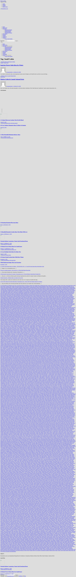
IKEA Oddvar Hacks (44, 407)
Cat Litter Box (44, 324)
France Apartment (15, 371)
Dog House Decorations (29, 357)
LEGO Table (17, 435)
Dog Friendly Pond (58, 356)
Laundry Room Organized (21, 433)
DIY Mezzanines (60, 351)
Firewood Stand (27, 368)
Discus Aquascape (17, 345)
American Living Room (62, 286)
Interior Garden (49, 413)
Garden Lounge (16, 378)
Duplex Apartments (22, 361)
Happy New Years (66, 392)
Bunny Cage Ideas (20, 320)
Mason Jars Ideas (34, 441)
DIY (41, 345)
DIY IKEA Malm (46, 350)
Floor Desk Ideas (10, 369)
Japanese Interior (60, 416)
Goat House (42, 381)
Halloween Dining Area (14, 388)
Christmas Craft (44, 328)
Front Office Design (32, 372)
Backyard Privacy (30, 295)
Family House (8, 366)
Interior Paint (54, 413)
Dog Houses (36, 357)
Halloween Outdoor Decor (11, 390)
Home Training (45, 399)
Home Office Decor (7, 398)
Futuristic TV (46, 373)
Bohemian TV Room (26, 314)
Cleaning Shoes (56, 333)
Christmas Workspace (17, 332)
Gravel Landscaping (57, 383)
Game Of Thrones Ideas (43, 374)
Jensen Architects (9, 417)
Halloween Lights (49, 389)
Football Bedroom (11, 370)
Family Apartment (72, 365)
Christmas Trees (55, 331)
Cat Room (64, 324)
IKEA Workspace (25, 409)
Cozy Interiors (38, 340)
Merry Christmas (33, 443)
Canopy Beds (46, 321)
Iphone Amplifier (9, 414)
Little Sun (66, 435)
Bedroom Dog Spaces (42, 305)
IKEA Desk (12, 405)
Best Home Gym (32, 308)
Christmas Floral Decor (16, 329)
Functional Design (52, 372)
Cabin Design (48, 320)
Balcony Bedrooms (14, 296)
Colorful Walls (46, 336)
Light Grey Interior (49, 435)
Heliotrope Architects (30, 393)
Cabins (73, 320)
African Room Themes (21, 286)
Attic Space (72, 291)
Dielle (6, 344)
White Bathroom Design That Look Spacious (10, 262)
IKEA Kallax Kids (18, 406)
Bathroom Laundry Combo (40, 301)
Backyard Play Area (10, 295)
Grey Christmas (45, 385)
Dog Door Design (12, 356)
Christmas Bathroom (51, 327)
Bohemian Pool (67, 313)
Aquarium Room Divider (17, 289)
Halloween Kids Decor (4, 389)
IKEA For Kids (32, 405)
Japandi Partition (58, 415)
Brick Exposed (63, 318)
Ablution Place (37, 285)
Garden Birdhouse (12, 376)
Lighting (54, 435)
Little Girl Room (61, 435)
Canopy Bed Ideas (34, 321)
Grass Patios (26, 383)
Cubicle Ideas (44, 341)
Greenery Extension (14, 385)
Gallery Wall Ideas (19, 374)
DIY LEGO (38, 351)
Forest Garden (35, 370)
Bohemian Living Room (37, 313)
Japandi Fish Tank (12, 415)
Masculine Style (16, 441)
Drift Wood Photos (61, 360)
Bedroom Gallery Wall (50, 305)
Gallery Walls (25, 374)
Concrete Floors (40, 337)
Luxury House (3, 439)
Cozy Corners (9, 340)
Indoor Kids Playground (4, 411)
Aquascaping (58, 289)
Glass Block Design (49, 380)
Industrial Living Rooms (52, 412)
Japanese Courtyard (36, 416)
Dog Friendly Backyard (34, 356)
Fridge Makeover (68, 371)
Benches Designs (26, 308)
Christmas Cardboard (23, 328)
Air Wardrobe (27, 286)
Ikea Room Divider (16, 408)
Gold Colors (63, 381)
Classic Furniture (38, 333)
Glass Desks (14, 381)
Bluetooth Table (12, 312)
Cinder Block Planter (56, 332)
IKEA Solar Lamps (30, 408)
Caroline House (47, 322)
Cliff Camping (61, 333)
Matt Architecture (40, 441)
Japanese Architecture (8, 416)
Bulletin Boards (65, 319)
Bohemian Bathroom (39, 312)
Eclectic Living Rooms (64, 362)
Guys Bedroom (54, 386)
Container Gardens (71, 337)
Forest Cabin (30, 370)
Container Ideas (9, 338)
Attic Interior (55, 291)
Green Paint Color (65, 384)
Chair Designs (65, 325)
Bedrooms (73, 307)
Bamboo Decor (59, 298)
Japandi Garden (18, 415)
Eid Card (41, 363)
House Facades (46, 401)
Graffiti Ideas (66, 382)
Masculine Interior (3, 441)
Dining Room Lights (35, 344)
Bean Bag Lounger (61, 303)
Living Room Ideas (59, 436)
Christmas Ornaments (48, 330)
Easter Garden (7, 362)
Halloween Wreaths (3, 392)
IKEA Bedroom (33, 404)
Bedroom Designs (8, 30)
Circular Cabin (63, 332)
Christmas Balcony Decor (33, 327)
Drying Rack (11, 361)
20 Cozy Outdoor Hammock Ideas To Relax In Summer (13, 125)
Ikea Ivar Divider (63, 405)
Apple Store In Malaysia (41, 288)
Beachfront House (51, 303)
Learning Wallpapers (4, 434)
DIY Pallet (15, 352)
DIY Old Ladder (3, 352)
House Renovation (40, 403)
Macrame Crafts (18, 439)
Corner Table (10, 339)
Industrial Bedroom (14, 412)
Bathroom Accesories (34, 300)
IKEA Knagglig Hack (33, 406)
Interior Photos (59, 413)
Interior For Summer (42, 413)
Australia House (21, 292)
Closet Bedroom (8, 334)
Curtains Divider (69, 341)
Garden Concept (29, 376)
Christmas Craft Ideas (50, 328)
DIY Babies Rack (51, 345)
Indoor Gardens (50, 410)
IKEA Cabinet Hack (66, 404)
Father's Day (6, 367)
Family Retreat (19, 366)
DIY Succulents (51, 354)
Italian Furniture (39, 414)
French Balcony (29, 371)
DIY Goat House (38, 349)
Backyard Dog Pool (70, 293)
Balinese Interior (18, 298)
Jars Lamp (73, 416)
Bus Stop (41, 320)
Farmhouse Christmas (50, 366)
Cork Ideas (70, 338)
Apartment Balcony (25, 287)
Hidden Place (72, 394)
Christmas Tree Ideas (40, 331)
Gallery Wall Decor (12, 374)
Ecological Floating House (35, 363)
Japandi (64, 414)
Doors (35, 359)
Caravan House (69, 321)
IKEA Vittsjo (13, 409)
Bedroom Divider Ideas (27, 305)
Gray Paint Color (70, 383)
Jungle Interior (42, 417)
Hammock (23, 392)
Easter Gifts (12, 362)
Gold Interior (72, 381)
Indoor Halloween (56, 410)
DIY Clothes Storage (71, 347)
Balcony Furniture (62, 296)
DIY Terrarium (65, 354)
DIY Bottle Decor (63, 346)
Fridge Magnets (62, 371)
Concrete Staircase (46, 337)
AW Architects (53, 292)
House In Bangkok (58, 401)
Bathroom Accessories (42, 300)
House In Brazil (64, 401)
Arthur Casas (63, 290)
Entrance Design (25, 364)
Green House (37, 384)
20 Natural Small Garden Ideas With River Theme (11, 257)
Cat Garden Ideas (14, 324)
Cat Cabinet (33, 323)
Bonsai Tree (57, 316)
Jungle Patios (47, 417)
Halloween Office (3, 390)
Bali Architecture (49, 297)
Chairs (69, 325)
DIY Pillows (37, 352)
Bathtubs (15, 303)
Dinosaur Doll (71, 344)
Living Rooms (18, 437)
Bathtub (53, 302)
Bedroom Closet (50, 304)
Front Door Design (14, 372)
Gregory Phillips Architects (38, 385)
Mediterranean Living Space (33, 442)
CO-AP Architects (19, 334)
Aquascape (32, 289)
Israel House (34, 414)
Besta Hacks (37, 308)
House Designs (19, 401)
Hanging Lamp (43, 392)
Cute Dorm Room (29, 342)
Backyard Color (28, 293)
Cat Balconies (18, 323)
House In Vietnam (61, 402)
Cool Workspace (36, 338)
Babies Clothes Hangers (60, 292)
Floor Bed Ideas (70, 368)
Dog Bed (69, 355)
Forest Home (40, 370)
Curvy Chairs (6, 342)
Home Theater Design (31, 399)
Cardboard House (21, 322)
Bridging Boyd (34, 319)
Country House (48, 339)
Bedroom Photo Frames (64, 306)
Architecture (16, 290)
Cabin (45, 320)
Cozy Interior (33, 340)
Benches (21, 308)
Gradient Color (33, 382)
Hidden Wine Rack (21, 395)
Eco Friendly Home (3, 363)
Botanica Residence (57, 317)
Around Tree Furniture (43, 290)
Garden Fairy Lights (11, 377)
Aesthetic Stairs (8, 286)
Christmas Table (20, 331)
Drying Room (16, 361)
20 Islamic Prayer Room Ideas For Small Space (11, 246)
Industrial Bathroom (6, 412)
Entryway (38, 364)
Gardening (33, 379)
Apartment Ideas (72, 287)
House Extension (25, 401)
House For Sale (52, 401)
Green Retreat (71, 384)
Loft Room (71, 437)
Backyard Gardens (10, 294)
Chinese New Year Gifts (7, 327)
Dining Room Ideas (28, 344)
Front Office (26, 372)
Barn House (30, 299)
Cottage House (37, 339)
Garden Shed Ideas (55, 378)
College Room (26, 335)
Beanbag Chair (72, 303)
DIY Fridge (67, 348)
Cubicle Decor (39, 341)
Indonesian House (31, 409)
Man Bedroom (63, 439)
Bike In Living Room (39, 309)
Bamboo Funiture (65, 298)
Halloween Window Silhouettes (58, 391)
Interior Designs (36, 413)
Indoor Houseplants (70, 410)
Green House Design (43, 384)
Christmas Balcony (25, 327)
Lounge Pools (35, 438)
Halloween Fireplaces (41, 388)
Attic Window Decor (9, 292)
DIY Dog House (28, 348)
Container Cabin (59, 337)
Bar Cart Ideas (22, 299)
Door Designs (22, 359)
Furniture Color (10, 373)
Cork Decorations (65, 338)
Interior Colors (13, 413)
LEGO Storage (5, 435)
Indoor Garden (44, 410)
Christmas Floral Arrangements (5, 329)
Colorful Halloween (29, 336)
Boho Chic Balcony (66, 314)
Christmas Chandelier (31, 328)
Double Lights (30, 360)
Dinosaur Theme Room (4, 345)
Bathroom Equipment (11, 301)
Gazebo (40, 379)
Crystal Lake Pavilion (33, 341)
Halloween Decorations (6, 388)
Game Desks (30, 374)
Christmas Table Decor (27, 331)
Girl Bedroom (49, 379)
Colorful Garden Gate (22, 336)
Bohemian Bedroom (46, 312)
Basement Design (46, 299)
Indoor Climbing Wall (15, 410)
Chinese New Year (64, 326)
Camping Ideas (28, 321)
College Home (20, 335)
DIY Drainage (47, 348)
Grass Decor (7, 383)
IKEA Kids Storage (25, 406)
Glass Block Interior (57, 380)
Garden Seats (45, 378)
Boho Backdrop (33, 314)
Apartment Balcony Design (34, 287)
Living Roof (70, 435)
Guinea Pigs (11, 386)
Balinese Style (23, 298)
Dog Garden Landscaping (70, 356)
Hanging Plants (55, 392)
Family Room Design (31, 366)
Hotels (54, 400)
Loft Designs (54, 437)
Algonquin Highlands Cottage (43, 286)
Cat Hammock (23, 324)
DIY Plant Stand (43, 352)
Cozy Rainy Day (49, 340)
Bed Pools (41, 304)
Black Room (46, 311)
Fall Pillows (58, 365)
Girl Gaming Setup (69, 379)
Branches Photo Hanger (28, 318)
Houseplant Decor (71, 403)
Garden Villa (22, 379)
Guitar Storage (48, 386)
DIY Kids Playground (65, 350)
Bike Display (33, 309)
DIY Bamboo (70, 345)
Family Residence (14, 366)
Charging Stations (14, 326)
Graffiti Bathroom (61, 382)
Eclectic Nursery (71, 362)
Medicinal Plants (53, 441)
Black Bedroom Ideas (70, 310)
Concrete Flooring (34, 337)
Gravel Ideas (51, 383)
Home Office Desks (21, 398)
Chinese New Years (15, 327)
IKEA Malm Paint (20, 407)
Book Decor (66, 316)
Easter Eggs (2, 362)
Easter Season (26, 362)
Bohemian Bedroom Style (64, 312)
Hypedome (21, 404)
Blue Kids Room (60, 311)
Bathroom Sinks (28, 302)
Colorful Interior (36, 336)
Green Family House (30, 384)
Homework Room (68, 399)
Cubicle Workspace (50, 341)
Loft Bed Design (39, 437)
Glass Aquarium (30, 380)
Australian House (27, 292)
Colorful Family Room (14, 336)
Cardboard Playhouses (28, 322)
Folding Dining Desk (65, 369)
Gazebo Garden (44, 379)
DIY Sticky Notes (19, 354)
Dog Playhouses (15, 358)
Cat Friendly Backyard (39, 323)
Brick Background (47, 318)
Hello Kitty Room (65, 393)
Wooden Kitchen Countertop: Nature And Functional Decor (14, 241)
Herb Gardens (30, 394)
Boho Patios (41, 315)
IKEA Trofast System (7, 409)
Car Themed (64, 321)
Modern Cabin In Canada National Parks (12, 79)
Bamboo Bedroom (46, 298)
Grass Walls (35, 383)
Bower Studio (6, 318)
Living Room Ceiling (14, 436)
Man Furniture (15, 440)
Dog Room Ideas (44, 358)
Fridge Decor (49, 371)
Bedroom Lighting (22, 306)
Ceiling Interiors (32, 325)
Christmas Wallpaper (61, 331)
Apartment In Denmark (4, 288)
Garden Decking (42, 376)
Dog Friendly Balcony (43, 356)
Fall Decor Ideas (21, 365)
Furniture (4, 34)
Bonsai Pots (48, 316)
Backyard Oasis (44, 294)
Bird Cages (19, 310)
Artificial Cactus (69, 290)
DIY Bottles (68, 346)
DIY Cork (2, 348)
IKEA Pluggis (71, 407)
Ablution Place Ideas (43, 285)
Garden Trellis (17, 379)
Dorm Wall (12, 360)
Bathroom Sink (22, 302)
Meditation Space (72, 441)
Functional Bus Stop (45, 372)
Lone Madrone (19, 438)
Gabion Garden (51, 373)
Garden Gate (36, 377)
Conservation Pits (53, 337)
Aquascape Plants (52, 289)
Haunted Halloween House (5, 393)
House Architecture (61, 400)
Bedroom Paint (43, 306)
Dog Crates (2, 356)
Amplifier (68, 286)
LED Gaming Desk (39, 434)
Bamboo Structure (16, 299)
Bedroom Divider (20, 305)
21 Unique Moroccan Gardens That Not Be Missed (12, 120)
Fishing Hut (46, 368)
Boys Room (22, 318)
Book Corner (62, 316)
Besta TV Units (42, 308)
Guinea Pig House (6, 386)
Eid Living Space (57, 363)
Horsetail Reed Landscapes (41, 400)
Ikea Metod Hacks (31, 407)
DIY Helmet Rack (3, 350)
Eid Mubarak (62, 363)
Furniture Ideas (22, 373)
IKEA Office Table (58, 407)
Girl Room (9, 380)
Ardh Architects (29, 290)
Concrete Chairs (20, 337)
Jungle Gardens (32, 417)
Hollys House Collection (66, 396)
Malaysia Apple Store (52, 439)
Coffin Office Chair (60, 334)
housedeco (9, 72)
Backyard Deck (34, 293)
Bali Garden (55, 297)
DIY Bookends (44, 346)
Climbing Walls (71, 333)
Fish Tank (42, 368)
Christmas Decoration (70, 328)
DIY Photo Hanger (27, 352)
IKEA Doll (17, 405)
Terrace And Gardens (8, 38)
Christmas (20, 327)
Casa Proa (13, 323)
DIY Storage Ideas (25, 354)
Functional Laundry (66, 372)
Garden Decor (47, 376)
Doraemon (43, 359)
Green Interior (54, 384)
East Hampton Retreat (38, 361)
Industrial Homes (27, 412)
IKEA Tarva (46, 408)
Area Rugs (34, 290)
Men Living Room (26, 443)
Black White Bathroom (53, 311)
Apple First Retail (34, 288)
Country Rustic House (55, 339)
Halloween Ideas (72, 388)
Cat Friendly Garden (63, 323)
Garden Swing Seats (6, 379)
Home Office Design (14, 398)
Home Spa (69, 398)
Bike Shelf (49, 309)
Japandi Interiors (30, 415)
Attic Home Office (49, 291)
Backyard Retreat (36, 295)
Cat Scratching (68, 324)
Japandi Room (63, 415)
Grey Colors (51, 385)
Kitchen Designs (8, 31)
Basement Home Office (60, 299)
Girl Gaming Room (62, 379)
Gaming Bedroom (69, 374)
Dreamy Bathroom (54, 360)
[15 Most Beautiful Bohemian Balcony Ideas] (2, 132)
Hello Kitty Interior (51, 393)
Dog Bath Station (59, 355)
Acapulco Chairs (50, 285)
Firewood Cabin (21, 368)
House (56, 400)
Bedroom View (47, 307)
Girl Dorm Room (55, 379)
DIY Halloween (44, 349)
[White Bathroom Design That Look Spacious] (7, 260)
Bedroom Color (55, 304)
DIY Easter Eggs (58, 348)
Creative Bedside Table (9, 341)
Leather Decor (10, 434)
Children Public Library (34, 326)
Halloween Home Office (64, 388)
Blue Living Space (6, 312)
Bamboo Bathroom (39, 298)
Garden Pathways (35, 378)
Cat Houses (39, 324)
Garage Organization (65, 375)
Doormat (32, 359)
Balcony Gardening (8, 297)
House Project (33, 403)
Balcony (1, 296)
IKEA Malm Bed (66, 406)
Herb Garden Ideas (25, 394)
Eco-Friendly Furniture (12, 363)
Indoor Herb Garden (63, 410)
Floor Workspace (32, 369)
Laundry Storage (55, 433)
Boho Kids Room (18, 315)
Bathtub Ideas (11, 303)
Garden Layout (64, 377)
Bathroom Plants (16, 302)
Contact (4, 5)
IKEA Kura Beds (40, 406)
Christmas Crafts (58, 328)
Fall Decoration (27, 365)
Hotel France (50, 400)
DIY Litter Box (43, 351)
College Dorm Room (14, 335)
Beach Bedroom (28, 303)
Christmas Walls (68, 331)
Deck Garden (26, 343)
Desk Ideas (66, 343)
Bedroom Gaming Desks (59, 305)
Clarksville (21, 333)
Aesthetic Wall (14, 286)
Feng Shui (51, 367)
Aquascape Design (45, 289)
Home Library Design (51, 397)
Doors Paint (39, 359)
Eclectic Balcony (51, 362)
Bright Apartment (40, 319)
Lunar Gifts (59, 438)
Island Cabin (29, 414)
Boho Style (65, 315)
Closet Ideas (13, 334)
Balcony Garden (68, 296)
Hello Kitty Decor (44, 393)
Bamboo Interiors (3, 299)
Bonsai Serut (52, 316)
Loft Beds (44, 437)
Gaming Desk (2, 375)
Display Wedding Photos (29, 345)
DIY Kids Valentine (3, 351)
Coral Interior (55, 338)
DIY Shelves (52, 353)
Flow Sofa (44, 369)
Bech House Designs (35, 304)
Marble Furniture (32, 440)
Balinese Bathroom (67, 297)
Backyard (72, 292)
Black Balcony (58, 310)
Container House (3, 338)
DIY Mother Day (66, 351)
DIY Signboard (69, 353)
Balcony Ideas (21, 297)
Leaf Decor (64, 433)
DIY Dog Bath (22, 348)
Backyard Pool (24, 295)
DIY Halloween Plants (61, 349)
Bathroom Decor (64, 300)
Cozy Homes (24, 340)
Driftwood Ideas (67, 360)
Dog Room (38, 358)
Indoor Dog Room (29, 410)
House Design (13, 401)
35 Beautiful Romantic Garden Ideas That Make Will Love (13, 232)
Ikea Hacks (43, 405)
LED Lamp (45, 434)
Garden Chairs (23, 376)
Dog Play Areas (68, 357)
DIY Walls (35, 355)
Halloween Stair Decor (10, 391)
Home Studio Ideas (10, 399)
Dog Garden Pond (3, 357)
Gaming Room (23, 375)
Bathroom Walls (45, 302)
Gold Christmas (58, 381)
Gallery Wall (6, 374)
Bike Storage (54, 309)
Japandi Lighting (46, 415)
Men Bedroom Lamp (7, 443)
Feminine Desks (25, 367)
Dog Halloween (10, 357)
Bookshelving (51, 317)
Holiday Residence (32, 396)
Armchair (37, 290)
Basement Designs (52, 299)
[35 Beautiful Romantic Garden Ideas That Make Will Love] (3, 229)
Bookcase (14, 317)
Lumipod (55, 438)
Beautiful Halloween (15, 304)
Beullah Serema (54, 308)
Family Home (2, 366)
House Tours (5, 27)
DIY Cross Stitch (7, 348)
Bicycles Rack (28, 309)
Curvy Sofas (11, 342)
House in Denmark (71, 401)
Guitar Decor (18, 386)
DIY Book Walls (38, 346)
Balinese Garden (12, 298)
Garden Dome (67, 376)
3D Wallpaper (9, 285)
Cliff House (66, 333)
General (4, 35)
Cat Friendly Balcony (47, 323)
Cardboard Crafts (7, 322)
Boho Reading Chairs (51, 315)
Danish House (63, 342)
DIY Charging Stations (28, 347)
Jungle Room (52, 417)
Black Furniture (22, 311)
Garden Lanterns (59, 377)
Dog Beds (73, 355)
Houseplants (2, 404)
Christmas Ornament (40, 330)
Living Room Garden (52, 436)
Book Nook (10, 317)
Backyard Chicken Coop (12, 293)
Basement (34, 299)
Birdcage (27, 310)
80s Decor (23, 285)
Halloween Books (36, 387)
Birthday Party (38, 310)
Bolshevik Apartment (39, 316)
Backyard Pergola (69, 294)
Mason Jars (28, 441)
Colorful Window (53, 336)
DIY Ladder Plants (20, 351)
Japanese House (54, 416)
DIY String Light (37, 354)
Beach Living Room (44, 303)
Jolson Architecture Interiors (17, 417)
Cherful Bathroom (20, 326)
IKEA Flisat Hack (26, 405)
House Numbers (9, 403)
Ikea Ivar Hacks (69, 405)
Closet (4, 334)
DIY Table (56, 354)
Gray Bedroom (64, 383)
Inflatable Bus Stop (71, 412)
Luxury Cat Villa (70, 438)
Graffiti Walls (2, 383)
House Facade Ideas (40, 401)
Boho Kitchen (24, 315)
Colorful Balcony (69, 335)
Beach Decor (33, 303)
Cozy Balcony (61, 339)
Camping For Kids (22, 321)
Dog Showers (53, 358)
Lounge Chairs (30, 438)
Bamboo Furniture (71, 298)
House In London (10, 402)
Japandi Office (52, 415)
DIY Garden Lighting (26, 349)
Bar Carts (26, 299)
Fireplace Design (15, 368)
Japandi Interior (24, 415)
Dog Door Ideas (18, 356)
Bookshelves (38, 317)
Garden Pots (40, 378)
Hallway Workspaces (17, 392)
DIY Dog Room (42, 348)
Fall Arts (66, 364)
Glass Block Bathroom (42, 380)
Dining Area (9, 344)
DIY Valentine (11, 355)
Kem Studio (67, 417)
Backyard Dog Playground (54, 293)
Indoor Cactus (56, 409)
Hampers (26, 392)
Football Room (17, 370)
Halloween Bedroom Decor (28, 387)
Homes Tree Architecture (60, 399)
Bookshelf (28, 317)
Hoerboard (66, 395)
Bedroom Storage (20, 307)
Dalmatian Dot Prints (49, 342)
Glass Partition (29, 381)
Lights (57, 435)
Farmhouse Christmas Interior (60, 366)
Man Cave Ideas (6, 440)
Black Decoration (11, 311)
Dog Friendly (27, 356)
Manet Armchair (21, 440)
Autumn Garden (44, 292)
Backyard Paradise (62, 294)
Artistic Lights (10, 291)
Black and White (52, 310)
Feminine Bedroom (19, 367)
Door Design (17, 359)
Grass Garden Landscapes (19, 383)
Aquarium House (72, 288)
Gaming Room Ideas (29, 375)
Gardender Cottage (27, 379)
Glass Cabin (2, 381)
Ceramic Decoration (52, 325)
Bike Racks (45, 309)
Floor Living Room (20, 369)
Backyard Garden (3, 294)
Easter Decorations (70, 361)
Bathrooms (50, 302)
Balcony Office (26, 297)
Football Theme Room (24, 370)
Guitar (15, 386)
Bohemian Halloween (29, 313)
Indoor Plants (60, 411)
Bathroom (28, 300)
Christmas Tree (33, 331)
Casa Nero (10, 323)
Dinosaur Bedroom (65, 344)
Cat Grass (19, 324)
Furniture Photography (30, 373)
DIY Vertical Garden (23, 355)
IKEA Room (10, 408)
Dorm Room (67, 359)
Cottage (21, 339)
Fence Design (37, 367)
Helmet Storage (13, 394)
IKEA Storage (36, 408)
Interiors (4, 414)
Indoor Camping (62, 409)
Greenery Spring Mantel (28, 385)
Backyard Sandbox (49, 295)
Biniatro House (8, 310)
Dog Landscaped (42, 357)
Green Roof (9, 385)
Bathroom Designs (3, 301)
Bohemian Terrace (19, 314)
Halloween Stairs (25, 391)
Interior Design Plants (29, 413)
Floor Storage (26, 369)
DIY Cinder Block (64, 347)
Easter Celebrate (52, 361)
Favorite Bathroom (12, 367)
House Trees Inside (60, 403)
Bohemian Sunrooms (12, 314)
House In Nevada (37, 402)
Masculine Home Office (71, 440)
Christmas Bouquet (9, 328)
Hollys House (49, 396)
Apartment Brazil (52, 287)
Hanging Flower (37, 392)
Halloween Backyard (4, 387)
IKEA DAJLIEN (7, 405)
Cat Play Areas (53, 324)
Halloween (70, 386)
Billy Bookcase (3, 310)
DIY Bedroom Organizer (13, 346)
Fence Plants (47, 367)
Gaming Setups (36, 375)
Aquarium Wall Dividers (26, 289)
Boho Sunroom (70, 315)
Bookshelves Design (44, 317)
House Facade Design (32, 401)
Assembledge (43, 291)
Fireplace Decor (9, 368)
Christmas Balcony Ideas (43, 327)
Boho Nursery (36, 315)
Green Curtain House (23, 384)
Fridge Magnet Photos (55, 371)
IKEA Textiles (56, 408)
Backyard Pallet (56, 294)
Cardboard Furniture (14, 322)
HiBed (45, 394)
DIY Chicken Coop (35, 347)
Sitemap (4, 4)
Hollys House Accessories (57, 396)
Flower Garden (54, 369)
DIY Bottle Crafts (56, 346)
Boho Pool (46, 315)
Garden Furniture (31, 377)
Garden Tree (12, 379)
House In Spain (55, 402)
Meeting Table (56, 442)
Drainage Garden (48, 360)
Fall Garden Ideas (49, 365)
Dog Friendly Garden (50, 356)
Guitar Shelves (38, 386)
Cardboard (2, 322)
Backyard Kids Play (17, 294)
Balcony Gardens (15, 297)
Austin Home (15, 292)
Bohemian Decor (7, 313)
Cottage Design (25, 339)
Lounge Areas (24, 438)
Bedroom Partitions (56, 306)
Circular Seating (69, 332)
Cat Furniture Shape (7, 324)
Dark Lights (68, 342)
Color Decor (40, 335)
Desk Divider (62, 343)
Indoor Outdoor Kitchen (22, 411)
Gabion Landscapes (57, 373)
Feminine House (31, 367)
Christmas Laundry (65, 329)
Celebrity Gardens (45, 325)
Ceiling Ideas (27, 325)
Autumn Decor (38, 292)
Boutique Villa (70, 317)
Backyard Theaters (62, 295)
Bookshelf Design (33, 317)
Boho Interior (12, 315)
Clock (1, 334)
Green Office (59, 384)
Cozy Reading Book (55, 340)
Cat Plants (49, 324)
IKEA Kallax (5, 406)
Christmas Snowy (61, 330)
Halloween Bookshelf (44, 387)
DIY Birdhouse (32, 346)
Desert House (55, 343)
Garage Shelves (71, 375)
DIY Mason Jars (54, 351)
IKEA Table (41, 408)
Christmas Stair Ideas (68, 330)
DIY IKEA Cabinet (39, 350)
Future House (41, 373)
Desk (58, 343)
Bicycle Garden (6, 309)
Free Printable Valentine (22, 371)
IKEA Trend (62, 408)
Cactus (1, 321)
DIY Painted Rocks (10, 352)
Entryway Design (43, 364)
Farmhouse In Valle (68, 366)
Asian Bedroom (38, 291)
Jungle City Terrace (25, 417)
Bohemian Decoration (14, 313)
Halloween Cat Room (52, 387)
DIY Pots (59, 352)
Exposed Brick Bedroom (55, 364)
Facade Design (62, 364)
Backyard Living (38, 294)
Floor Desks (15, 369)
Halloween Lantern (26, 389)
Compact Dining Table (60, 336)
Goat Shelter (53, 381)
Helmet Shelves (8, 394)
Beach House (38, 303)
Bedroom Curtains (62, 304)
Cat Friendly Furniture (55, 323)
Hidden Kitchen (55, 394)
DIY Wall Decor (30, 355)
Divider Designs (37, 345)
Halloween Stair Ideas (18, 391)
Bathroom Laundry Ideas (49, 301)
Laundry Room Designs (4, 433)
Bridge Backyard (18, 319)
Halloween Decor (66, 387)
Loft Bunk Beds (49, 437)
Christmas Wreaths (24, 332)
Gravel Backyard (41, 383)
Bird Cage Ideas (14, 310)
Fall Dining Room (33, 365)
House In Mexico (30, 402)
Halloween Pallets (20, 390)
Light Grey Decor (36, 435)
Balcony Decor (30, 296)
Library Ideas (30, 435)
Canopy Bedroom (41, 321)
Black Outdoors (41, 311)
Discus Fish (23, 345)
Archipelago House (10, 290)
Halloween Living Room (57, 389)
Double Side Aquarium (37, 360)
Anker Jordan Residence (7, 287)
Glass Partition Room (36, 381)
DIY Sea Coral (41, 353)
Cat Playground (59, 324)
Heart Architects (23, 393)
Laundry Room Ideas (13, 433)
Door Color (13, 359)
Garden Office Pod (28, 378)
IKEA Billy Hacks (55, 404)
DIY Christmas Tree (56, 347)
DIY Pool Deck (55, 352)
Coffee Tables (54, 334)
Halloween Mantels (65, 389)
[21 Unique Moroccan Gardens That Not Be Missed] (3, 117)
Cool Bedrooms (30, 338)
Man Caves (11, 440)
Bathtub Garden (6, 303)
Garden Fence (17, 377)
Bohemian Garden (21, 313)
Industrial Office (60, 412)
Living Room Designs (44, 436)
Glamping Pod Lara (24, 380)
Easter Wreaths (38, 362)
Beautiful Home (22, 304)
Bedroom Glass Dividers (68, 305)
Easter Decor (58, 361)
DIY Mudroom (72, 351)
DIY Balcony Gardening (63, 345)
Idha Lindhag (25, 404)
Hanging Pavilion (49, 392)
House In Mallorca (16, 402)
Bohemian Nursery (54, 313)
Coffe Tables (49, 334)
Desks (70, 343)
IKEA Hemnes (54, 405)
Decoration (5, 28)
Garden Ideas (53, 377)
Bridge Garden (24, 319)
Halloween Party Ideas (27, 390)
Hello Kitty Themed (71, 393)
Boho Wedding (9, 316)
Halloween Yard (10, 392)
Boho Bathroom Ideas (46, 314)
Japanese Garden (43, 416)
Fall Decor (16, 365)
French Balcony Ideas (36, 371)
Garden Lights (11, 378)
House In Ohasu (43, 402)
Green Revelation (3, 385)
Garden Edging (72, 376)
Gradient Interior (39, 382)
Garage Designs (44, 375)
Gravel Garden (46, 383)
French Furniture (43, 371)
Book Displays (5, 317)
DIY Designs (5, 33)
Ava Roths (49, 292)
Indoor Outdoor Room (48, 411)
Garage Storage (3, 376)
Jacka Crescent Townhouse (58, 414)
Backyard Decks (40, 293)
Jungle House (37, 417)
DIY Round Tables (30, 353)
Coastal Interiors (31, 334)
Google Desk (7, 382)
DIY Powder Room (64, 352)
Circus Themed (7, 333)
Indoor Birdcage (43, 409)
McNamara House (46, 441)
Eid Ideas (52, 363)
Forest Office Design (63, 370)
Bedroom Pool (7, 307)
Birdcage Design (33, 310)
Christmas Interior (44, 329)
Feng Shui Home (56, 367)
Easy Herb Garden (44, 362)
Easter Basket (47, 361)
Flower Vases (59, 369)
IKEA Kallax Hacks (11, 406)
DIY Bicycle (27, 346)
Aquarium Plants (10, 289)
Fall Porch (62, 365)
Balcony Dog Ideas (55, 296)
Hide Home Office (43, 395)
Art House (56, 290)
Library (21, 435)
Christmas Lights (16, 330)
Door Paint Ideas (28, 359)
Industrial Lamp (39, 412)
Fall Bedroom (70, 364)
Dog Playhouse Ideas (8, 358)
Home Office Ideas (29, 398)
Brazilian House (41, 318)
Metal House (38, 443)
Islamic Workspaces (23, 414)
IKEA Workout (18, 409)
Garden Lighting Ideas (4, 378)
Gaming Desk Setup (16, 375)
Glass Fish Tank (24, 381)
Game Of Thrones (35, 374)
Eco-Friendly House (19, 363)
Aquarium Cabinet (53, 288)
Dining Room (14, 344)
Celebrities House (39, 325)
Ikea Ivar (58, 405)
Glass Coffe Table (8, 381)
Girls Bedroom (13, 380)
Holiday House (16, 396)
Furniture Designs (17, 373)
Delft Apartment (49, 343)
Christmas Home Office (31, 329)
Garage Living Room (57, 375)
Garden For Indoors (24, 377)
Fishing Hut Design (52, 368)
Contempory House (23, 338)
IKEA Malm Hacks (13, 407)
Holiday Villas (44, 396)
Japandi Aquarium (69, 414)
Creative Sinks (15, 341)
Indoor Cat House (68, 409)
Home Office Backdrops (64, 397)
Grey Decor (55, 385)
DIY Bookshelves (50, 346)
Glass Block (36, 380)
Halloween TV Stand (41, 391)
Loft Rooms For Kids (7, 438)
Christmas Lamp (59, 329)
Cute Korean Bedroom (37, 342)
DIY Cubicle (12, 348)
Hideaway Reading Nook (59, 395)
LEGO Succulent (12, 435)
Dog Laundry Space (56, 357)
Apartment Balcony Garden (44, 287)
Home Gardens (22, 397)
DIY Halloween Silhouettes (70, 349)
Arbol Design (5, 290)
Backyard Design (46, 293)
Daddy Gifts (43, 342)
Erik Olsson (48, 364)
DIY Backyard (56, 345)
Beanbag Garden (3, 304)
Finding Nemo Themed (69, 367)
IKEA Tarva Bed (51, 408)
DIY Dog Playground (35, 348)
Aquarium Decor (60, 288)
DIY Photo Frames (21, 352)
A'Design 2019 (31, 285)
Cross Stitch (20, 341)
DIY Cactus (73, 346)
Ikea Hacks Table (48, 405)
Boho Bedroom (52, 314)
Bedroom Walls (61, 307)
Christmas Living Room (23, 330)
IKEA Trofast (66, 408)
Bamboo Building (53, 298)
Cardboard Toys (35, 322)
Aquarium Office (3, 289)
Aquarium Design (66, 288)
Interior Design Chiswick (20, 413)
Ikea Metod (26, 407)
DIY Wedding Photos (41, 355)
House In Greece (3, 402)
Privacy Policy (5, 6)
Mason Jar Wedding (22, 441)
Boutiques (2, 318)
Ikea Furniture (38, 405)
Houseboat (66, 403)
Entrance (20, 364)
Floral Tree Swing (39, 369)
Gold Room (2, 382)
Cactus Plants (10, 321)
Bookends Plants (23, 317)
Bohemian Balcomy (24, 312)
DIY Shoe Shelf (63, 353)
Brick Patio (73, 318)
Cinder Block (32, 332)
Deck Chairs (22, 343)
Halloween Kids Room (13, 389)
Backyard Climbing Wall (20, 293)
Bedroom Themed (41, 307)
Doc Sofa (50, 355)
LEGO (63, 434)
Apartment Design (58, 287)
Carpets (62, 322)
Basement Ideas (67, 299)
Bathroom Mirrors (70, 301)
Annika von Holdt (15, 287)
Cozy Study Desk (67, 340)
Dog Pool (28, 358)
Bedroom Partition (49, 306)
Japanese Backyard (15, 416)
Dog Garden (64, 356)
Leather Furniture (16, 434)
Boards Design (18, 312)
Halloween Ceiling (59, 387)
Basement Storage (23, 300)
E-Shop (27, 361)
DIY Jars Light (51, 350)
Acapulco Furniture (57, 285)
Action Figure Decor (69, 285)
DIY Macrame (48, 351)
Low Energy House (46, 438)
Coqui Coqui (41, 338)
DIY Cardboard (3, 347)
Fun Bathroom (38, 372)
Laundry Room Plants (39, 433)
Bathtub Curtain (67, 302)
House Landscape (68, 402)
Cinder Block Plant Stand (48, 332)
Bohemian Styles (5, 314)
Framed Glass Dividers (7, 371)
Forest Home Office (46, 370)
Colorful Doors (7, 336)
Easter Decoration (63, 361)
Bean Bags (67, 303)
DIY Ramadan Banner (8, 353)
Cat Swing (7, 325)
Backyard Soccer (56, 295)
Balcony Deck (25, 296)
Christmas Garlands (23, 329)
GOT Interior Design (13, 382)
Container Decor (65, 337)
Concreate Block (14, 337)
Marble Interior (38, 440)
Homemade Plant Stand (52, 399)
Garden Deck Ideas (35, 376)
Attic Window (2, 292)
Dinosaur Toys (11, 345)
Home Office (57, 397)
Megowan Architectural (64, 442)
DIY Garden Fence (11, 349)
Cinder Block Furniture (39, 332)
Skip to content (3, 0)
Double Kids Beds (24, 360)
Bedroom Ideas (3, 306)
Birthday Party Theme (45, 310)
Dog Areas (54, 355)
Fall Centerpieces (11, 365)
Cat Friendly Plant (70, 323)
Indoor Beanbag (37, 409)
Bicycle (66, 308)
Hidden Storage (15, 395)
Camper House (15, 321)
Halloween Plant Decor (35, 390)
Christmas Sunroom (13, 331)
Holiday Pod (27, 396)
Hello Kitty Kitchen (58, 393)
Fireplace (4, 368)
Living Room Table (5, 437)
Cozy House (29, 340)
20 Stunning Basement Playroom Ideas (9, 222)
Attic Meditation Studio (62, 291)
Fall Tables (67, 365)
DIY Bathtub (6, 346)
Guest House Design (66, 385)
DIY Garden (6, 349)
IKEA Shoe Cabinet (23, 408)
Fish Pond (38, 368)
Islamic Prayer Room (16, 414)
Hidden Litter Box (67, 394)
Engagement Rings (8, 364)
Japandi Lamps (35, 415)
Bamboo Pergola (10, 299)
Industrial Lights (45, 412)
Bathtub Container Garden (59, 302)
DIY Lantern (26, 351)
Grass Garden (12, 383)
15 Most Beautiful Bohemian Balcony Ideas (10, 134)
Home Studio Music (17, 399)
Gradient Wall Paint (45, 382)
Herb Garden (19, 394)
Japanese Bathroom (29, 416)
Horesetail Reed (24, 400)
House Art (66, 400)
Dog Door (6, 356)
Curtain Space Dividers (58, 341)
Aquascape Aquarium (38, 289)
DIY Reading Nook (15, 353)
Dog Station (67, 358)
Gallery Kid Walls (68, 373)
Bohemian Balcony (31, 312)
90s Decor (27, 285)
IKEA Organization (65, 407)
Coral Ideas (50, 338)
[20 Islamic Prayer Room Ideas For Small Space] (6, 244)
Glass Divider (18, 381)
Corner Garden (5, 339)
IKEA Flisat (21, 405)
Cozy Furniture (19, 340)
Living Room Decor (28, 436)
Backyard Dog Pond (62, 293)
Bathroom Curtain (57, 300)
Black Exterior (17, 311)
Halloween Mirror (72, 389)
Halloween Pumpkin (56, 390)
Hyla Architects (16, 404)
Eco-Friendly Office (26, 363)
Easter (43, 361)
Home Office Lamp (36, 398)
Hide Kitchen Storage (50, 395)
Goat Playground (48, 381)
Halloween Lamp (20, 389)
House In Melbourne (23, 402)
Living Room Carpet (6, 436)
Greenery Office (21, 385)
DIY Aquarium (44, 345)
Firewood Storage (33, 368)
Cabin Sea (67, 320)
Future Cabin (36, 373)
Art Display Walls (51, 290)
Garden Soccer (61, 378)
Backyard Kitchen (32, 294)
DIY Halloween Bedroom (52, 349)
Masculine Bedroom (62, 440)
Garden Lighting (70, 377)
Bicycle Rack (17, 309)
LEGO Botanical (68, 434)
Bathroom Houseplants (26, 301)
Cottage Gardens (31, 339)
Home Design (11, 397)
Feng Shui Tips (62, 367)
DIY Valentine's (16, 355)
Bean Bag (56, 303)
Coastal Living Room (37, 334)
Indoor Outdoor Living (39, 411)
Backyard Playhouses (17, 295)
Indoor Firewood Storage (37, 410)
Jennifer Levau (3, 417)
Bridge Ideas (29, 319)
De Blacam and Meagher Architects (13, 343)
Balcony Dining (48, 296)
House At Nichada (72, 400)
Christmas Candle (16, 328)
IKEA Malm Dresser (6, 407)
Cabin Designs (53, 320)
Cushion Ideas (15, 342)
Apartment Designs (65, 287)
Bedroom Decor (68, 304)
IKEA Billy (50, 404)
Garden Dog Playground (60, 376)
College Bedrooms (7, 335)
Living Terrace (24, 437)
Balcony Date (20, 296)
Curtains (64, 341)
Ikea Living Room (59, 406)
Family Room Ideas (38, 366)
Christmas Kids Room (52, 329)
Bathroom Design (70, 300)
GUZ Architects (59, 386)
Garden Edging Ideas (4, 377)
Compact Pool (2, 337)
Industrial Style (65, 412)
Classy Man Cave (44, 333)
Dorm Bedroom (62, 359)
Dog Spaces (62, 358)
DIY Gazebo (33, 349)
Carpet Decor (52, 322)
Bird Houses (24, 310)
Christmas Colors (38, 328)
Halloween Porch (50, 390)
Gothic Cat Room (27, 382)
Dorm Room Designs (6, 360)
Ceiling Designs (16, 325)
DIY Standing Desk (12, 354)
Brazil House (35, 318)
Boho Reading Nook (59, 315)
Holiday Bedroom (71, 395)
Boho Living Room (30, 315)
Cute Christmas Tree (22, 342)
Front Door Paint (21, 372)
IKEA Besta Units (44, 404)
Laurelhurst (60, 433)
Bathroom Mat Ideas (63, 301)
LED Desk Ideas (33, 434)
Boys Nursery (17, 318)
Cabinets (70, 320)
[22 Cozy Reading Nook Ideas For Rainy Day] (8, 249)
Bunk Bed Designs (71, 319)
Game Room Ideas (51, 374)
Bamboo (27, 298)
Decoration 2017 (43, 343)
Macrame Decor (24, 439)
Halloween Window (48, 391)
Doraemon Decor (56, 359)
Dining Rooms (42, 344)
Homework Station (3, 400)
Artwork (14, 291)
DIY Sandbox (36, 353)
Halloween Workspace (68, 391)
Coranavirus (60, 338)
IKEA (29, 404)
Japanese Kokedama (67, 416)
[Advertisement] (38, 17)
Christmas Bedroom (68, 327)
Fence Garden (42, 367)
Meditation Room (66, 441)
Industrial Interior (33, 412)
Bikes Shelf (61, 309)
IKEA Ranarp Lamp (4, 408)
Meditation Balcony (59, 441)
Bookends (18, 317)
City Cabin (17, 333)
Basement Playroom (16, 300)
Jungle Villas (62, 417)
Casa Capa (71, 322)
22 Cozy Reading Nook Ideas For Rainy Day (10, 251)
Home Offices (64, 398)
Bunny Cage (7, 320)
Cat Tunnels (11, 325)
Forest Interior (57, 370)
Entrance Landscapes (32, 364)
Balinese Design (6, 298)
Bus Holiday (37, 320)
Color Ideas (44, 335)
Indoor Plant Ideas (55, 411)
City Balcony (12, 333)
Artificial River (5, 291)
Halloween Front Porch (49, 388)
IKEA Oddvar (37, 407)
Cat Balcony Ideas (24, 323)
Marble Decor (26, 440)
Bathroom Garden (18, 301)
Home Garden (16, 397)
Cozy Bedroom (67, 339)
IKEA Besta (38, 404)
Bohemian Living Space (46, 313)
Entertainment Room (15, 364)
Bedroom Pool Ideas (13, 307)
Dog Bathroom (64, 355)
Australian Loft (32, 292)
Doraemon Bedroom (48, 359)
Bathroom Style (39, 302)
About (4, 3)
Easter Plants (21, 362)
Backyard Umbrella (69, 295)
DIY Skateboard (5, 354)
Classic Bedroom (26, 333)
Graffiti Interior (71, 382)
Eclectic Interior (57, 362)
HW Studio (11, 404)
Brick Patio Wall (3, 319)
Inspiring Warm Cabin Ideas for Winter (11, 65)
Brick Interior (68, 318)
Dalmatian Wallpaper (56, 342)
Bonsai (44, 316)
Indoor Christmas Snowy (6, 410)
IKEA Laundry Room (52, 406)
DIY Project (70, 352)
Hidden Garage (49, 394)
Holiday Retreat (39, 396)
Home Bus (7, 397)
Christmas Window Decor (8, 332)
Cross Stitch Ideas (26, 341)
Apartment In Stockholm (13, 288)
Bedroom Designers (6, 305)
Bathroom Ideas (32, 301)
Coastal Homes (25, 334)
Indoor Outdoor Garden (13, 411)
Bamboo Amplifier (32, 298)
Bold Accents (33, 316)
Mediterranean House (24, 442)
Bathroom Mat (57, 301)
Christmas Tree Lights (48, 331)
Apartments (5, 36)
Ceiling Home (22, 325)
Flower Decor (48, 369)
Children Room (58, 326)
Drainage (43, 360)
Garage (40, 375)
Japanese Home (48, 416)
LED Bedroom (27, 434)
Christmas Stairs (6, 331)
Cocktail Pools (44, 334)
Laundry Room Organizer (30, 433)
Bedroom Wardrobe (68, 307)
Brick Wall (8, 319)
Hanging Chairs (31, 392)
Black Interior (28, 311)
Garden (7, 376)
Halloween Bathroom (12, 387)
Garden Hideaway (42, 377)
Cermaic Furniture (59, 325)
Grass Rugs (31, 383)
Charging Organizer (7, 326)
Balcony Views (43, 297)
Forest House (52, 370)
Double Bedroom (18, 360)
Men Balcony (70, 442)
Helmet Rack (2, 394)
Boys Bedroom (12, 318)
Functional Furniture (59, 372)
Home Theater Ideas (38, 399)
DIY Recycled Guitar (23, 353)
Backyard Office (50, 294)
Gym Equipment (65, 386)
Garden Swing (67, 378)
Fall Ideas (54, 365)
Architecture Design (22, 290)
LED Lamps (50, 434)
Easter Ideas (16, 362)
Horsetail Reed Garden (32, 400)
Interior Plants (64, 413)
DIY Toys (69, 354)
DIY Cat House (9, 347)
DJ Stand (46, 355)
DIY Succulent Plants (44, 354)
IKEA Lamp (46, 406)
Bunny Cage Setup (26, 320)
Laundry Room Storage (48, 433)
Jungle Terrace (57, 417)
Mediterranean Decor (16, 442)
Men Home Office (19, 443)
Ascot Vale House (26, 291)
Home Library (44, 397)
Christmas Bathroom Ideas (59, 327)
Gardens (36, 379)
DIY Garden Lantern (19, 349)
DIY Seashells (46, 353)
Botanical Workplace (64, 317)
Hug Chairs (7, 404)
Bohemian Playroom (61, 313)
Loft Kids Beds (66, 437)
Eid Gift (48, 363)
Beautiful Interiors (28, 304)
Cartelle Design (66, 322)
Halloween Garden (57, 388)
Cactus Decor (5, 321)
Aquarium (48, 288)
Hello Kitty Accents (37, 393)
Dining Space (47, 344)
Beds (1, 308)
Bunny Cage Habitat (13, 320)
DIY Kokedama (14, 351)
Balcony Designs (43, 296)
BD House (23, 303)
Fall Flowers (39, 365)
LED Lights (60, 434)
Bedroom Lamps (9, 306)
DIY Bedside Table (21, 346)
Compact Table (8, 337)
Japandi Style (68, 415)
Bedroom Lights (28, 306)
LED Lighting (54, 434)
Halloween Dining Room (23, 388)
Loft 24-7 (28, 437)
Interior (9, 413)
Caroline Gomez (41, 322)
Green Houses (49, 384)
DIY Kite (9, 351)
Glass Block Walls (71, 380)
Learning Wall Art (70, 433)
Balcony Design (36, 296)
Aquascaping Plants (63, 289)
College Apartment (67, 334)
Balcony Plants (38, 297)
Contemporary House (16, 338)
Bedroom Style (35, 307)
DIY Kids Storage (72, 350)
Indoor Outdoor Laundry (30, 411)
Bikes (57, 309)
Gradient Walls (52, 382)
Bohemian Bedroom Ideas (54, 312)
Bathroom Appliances (50, 300)
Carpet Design (57, 322)
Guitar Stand (43, 386)
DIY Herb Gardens (10, 350)
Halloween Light (33, 389)
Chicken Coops (26, 326)
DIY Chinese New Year (43, 347)
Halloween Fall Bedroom (32, 388)
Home (4, 26)
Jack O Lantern (50, 414)
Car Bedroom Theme (58, 321)
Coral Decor (46, 338)
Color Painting (49, 335)
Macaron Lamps (9, 439)
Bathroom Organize (3, 302)
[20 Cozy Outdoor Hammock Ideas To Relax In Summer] (8, 123)
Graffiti (56, 382)
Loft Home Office (60, 437)
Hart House (72, 392)
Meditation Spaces (3, 442)
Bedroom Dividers (35, 305)
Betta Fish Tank (48, 308)
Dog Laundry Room (48, 357)
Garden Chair (18, 376)
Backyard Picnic (3, 295)
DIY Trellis (6, 355)
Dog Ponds (24, 358)
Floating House (58, 368)
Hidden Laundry (61, 394)
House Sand (50, 403)
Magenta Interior (45, 439)
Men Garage (14, 443)
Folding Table (5, 370)
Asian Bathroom (32, 291)
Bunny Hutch (32, 320)
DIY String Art (31, 354)
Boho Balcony (39, 314)
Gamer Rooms (63, 374)
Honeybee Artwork (10, 400)
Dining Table (59, 344)
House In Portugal (49, 402)
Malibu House (58, 439)
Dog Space (58, 358)
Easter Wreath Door (32, 362)
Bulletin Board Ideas (58, 319)
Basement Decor (39, 299)
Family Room (25, 366)
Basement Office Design (8, 300)
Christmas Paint (55, 330)
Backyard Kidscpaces (25, 294)
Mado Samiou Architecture (31, 439)
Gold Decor (68, 381)
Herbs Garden (41, 394)
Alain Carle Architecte (34, 286)
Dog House (23, 357)
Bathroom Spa (33, 302)
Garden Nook (22, 378)
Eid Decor (45, 363)
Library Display (25, 435)
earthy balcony (31, 361)
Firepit (1, 368)
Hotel (47, 400)
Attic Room (68, 291)
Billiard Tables (72, 309)
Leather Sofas (22, 434)
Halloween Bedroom (19, 387)
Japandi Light (41, 415)
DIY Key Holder (58, 350)
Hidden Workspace (36, 395)
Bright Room (45, 319)
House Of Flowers (15, 403)
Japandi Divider (6, 415)
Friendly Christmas (7, 372)
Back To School (68, 292)
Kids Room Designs (8, 29)
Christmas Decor (64, 328)
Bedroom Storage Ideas (28, 307)
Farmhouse (44, 366)
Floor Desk (4, 369)
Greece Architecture (3, 384)
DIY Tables (60, 354)
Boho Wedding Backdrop (16, 316)
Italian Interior (44, 414)
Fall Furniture (43, 365)
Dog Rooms (49, 358)
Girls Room (18, 380)
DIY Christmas (50, 347)
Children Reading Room (51, 326)
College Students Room (33, 335)
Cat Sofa (3, 325)
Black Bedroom (63, 310)
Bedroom (45, 304)
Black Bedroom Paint (4, 311)
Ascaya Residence (19, 291)
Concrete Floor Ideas (27, 337)
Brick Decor (58, 318)
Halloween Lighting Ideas (41, 389)
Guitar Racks (33, 386)
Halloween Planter (43, 390)
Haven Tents (12, 393)
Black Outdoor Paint (34, 311)
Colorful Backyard (62, 335)
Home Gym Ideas (33, 397)
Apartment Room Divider (22, 288)
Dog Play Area (62, 357)
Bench (18, 308)
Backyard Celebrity (3, 293)
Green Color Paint (11, 384)
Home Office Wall (50, 398)
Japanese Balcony (22, 416)
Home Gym (27, 397)
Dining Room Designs (21, 344)
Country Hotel (42, 339)
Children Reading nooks (42, 326)
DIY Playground (49, 352)
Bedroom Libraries (15, 306)
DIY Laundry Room (32, 351)
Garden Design (53, 376)
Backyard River (42, 295)
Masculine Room (10, 441)
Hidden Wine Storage (29, 395)
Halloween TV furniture (33, 391)
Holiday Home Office (10, 396)
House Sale (45, 403)
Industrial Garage (21, 412)
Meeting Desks (51, 442)
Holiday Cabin (3, 396)
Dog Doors (23, 356)
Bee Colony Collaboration (12, 308)
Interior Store (69, 413)
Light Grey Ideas (43, 435)
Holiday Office (22, 396)
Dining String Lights (53, 344)
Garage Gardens (50, 375)
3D (1, 285)
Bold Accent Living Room (25, 316)
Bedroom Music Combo (36, 306)
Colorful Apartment (55, 335)
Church (29, 332)
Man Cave (68, 439)
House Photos (28, 403)
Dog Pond (20, 358)
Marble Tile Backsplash (55, 440)
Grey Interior (60, 385)
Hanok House (60, 392)
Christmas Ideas (38, 329)
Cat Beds (29, 323)
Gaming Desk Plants (9, 375)
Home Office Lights (43, 398)
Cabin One (63, 320)
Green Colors (16, 384)
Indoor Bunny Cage (49, 409)
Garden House (48, 377)
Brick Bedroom (53, 318)
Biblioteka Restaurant (61, 308)
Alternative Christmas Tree (53, 286)
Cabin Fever (58, 320)
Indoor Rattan (65, 411)
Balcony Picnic (32, 297)
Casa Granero (5, 323)
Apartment (20, 287)
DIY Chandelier (15, 347)
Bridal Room (12, 319)
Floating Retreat (64, 368)
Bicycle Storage (22, 309)
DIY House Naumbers (32, 350)
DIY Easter (53, 348)
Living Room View (12, 437)
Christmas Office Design (32, 330)
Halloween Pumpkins (64, 390)
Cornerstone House (16, 339)
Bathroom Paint (10, 302)
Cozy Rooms (62, 340)
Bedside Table (4, 308)
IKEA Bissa (61, 404)
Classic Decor (32, 333)
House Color (9, 401)
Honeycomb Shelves (18, 400)
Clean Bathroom (50, 333)
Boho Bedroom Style (59, 314)
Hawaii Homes (17, 393)
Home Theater (24, 399)
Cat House (28, 324)
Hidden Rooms (9, 395)
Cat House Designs (33, 324)
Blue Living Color (66, 311)
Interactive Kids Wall (4, 413)
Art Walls (59, 290)
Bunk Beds (2, 320)
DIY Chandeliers (21, 347)
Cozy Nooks (43, 340)
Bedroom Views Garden (54, 307)
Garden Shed (50, 378)
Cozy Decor (14, 340)
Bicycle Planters (12, 309)
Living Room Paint (66, 436)
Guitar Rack (28, 386)
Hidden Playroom (3, 395)
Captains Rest (51, 321)
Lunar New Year (64, 438)
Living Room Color (21, 436)
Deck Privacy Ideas (32, 343)
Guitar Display (23, 386)
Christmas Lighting (9, 330)
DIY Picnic (33, 352)
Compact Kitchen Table (68, 336)
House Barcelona (3, 401)
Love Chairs (40, 438)
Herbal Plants (36, 394)
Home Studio (5, 399)
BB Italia (19, 303)
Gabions (62, 373)
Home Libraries (39, 397)
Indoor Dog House (22, 410)
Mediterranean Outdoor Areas (43, 442)
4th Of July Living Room (16, 285)
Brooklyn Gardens (51, 319)
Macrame (13, 439)
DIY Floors (63, 348)
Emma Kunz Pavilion (69, 363)
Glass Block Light (64, 380)
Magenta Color (39, 439)
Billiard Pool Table (66, 309)
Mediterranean (9, 442)
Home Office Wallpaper (58, 398)
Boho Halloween (7, 315)
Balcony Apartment (7, 296)
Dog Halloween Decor (17, 357)
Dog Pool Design (33, 358)
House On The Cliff (22, 403)
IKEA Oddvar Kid (51, 407)
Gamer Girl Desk (58, 374)
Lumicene (51, 438)
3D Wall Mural (4, 285)
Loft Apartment (33, 437)
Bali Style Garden (60, 297)
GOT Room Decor (20, 382)
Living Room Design (36, 436)
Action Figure (63, 285)
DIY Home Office (24, 350)
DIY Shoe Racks (57, 353)
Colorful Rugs (41, 336)
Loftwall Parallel (14, 438)
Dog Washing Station (7, 359)
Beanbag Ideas (9, 304)
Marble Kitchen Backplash (45, 440)
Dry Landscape (6, 361)
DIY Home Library (17, 350)
